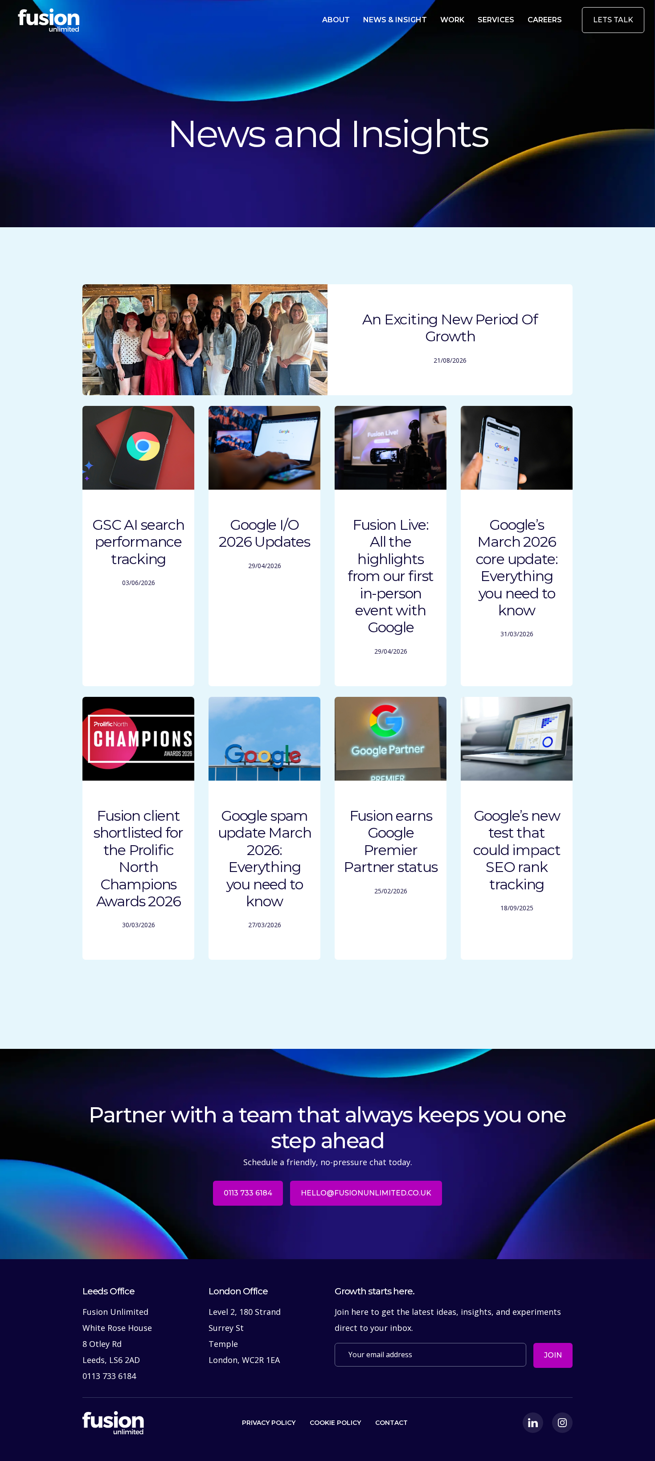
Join (553, 1355)
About (336, 20)
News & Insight (395, 20)
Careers (545, 20)
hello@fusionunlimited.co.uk (366, 1193)
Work (452, 20)
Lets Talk (613, 20)
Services (496, 20)
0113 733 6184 (248, 1193)
